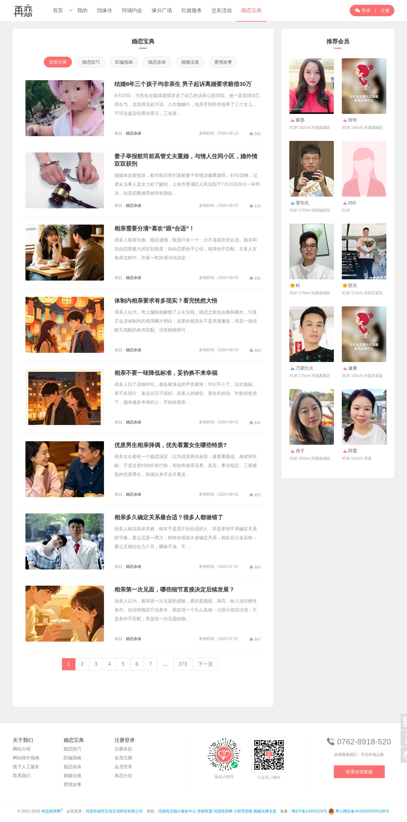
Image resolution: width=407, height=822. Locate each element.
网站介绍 (22, 748)
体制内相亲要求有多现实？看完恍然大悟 (165, 300)
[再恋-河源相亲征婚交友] (23, 10)
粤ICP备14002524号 (309, 811)
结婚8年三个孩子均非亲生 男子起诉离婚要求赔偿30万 (183, 84)
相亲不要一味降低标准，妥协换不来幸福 (165, 373)
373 (182, 664)
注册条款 (123, 748)
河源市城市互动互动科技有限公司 (114, 811)
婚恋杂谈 (157, 62)
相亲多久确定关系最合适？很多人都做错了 (168, 517)
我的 (82, 10)
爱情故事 (223, 62)
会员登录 (123, 766)
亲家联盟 (204, 811)
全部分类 (58, 62)
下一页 (205, 664)
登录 (362, 10)
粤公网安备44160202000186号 (362, 811)
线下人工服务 (26, 766)
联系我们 (22, 775)
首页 (58, 10)
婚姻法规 (190, 62)
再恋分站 (123, 775)
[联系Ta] (311, 86)
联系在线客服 (359, 771)
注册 (385, 10)
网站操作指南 (26, 757)
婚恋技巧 (91, 62)
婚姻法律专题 (264, 811)
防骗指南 (124, 62)
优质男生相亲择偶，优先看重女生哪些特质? (170, 445)
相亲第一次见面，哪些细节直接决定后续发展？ (174, 589)
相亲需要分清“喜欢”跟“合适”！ (154, 228)
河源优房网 (222, 811)
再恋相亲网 (50, 811)
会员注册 (123, 757)
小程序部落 (242, 811)
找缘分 (104, 10)
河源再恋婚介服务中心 (177, 811)
